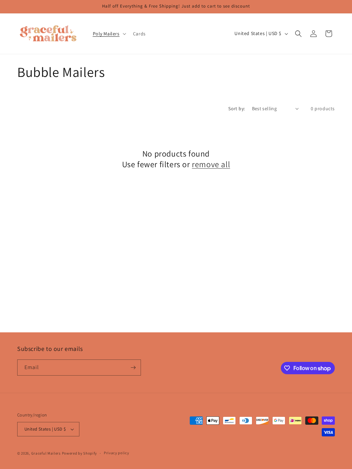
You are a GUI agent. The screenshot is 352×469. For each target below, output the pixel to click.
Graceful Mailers (46, 453)
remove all (211, 164)
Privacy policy (116, 452)
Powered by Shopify (79, 453)
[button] (109, 33)
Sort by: (236, 108)
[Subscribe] (133, 367)
